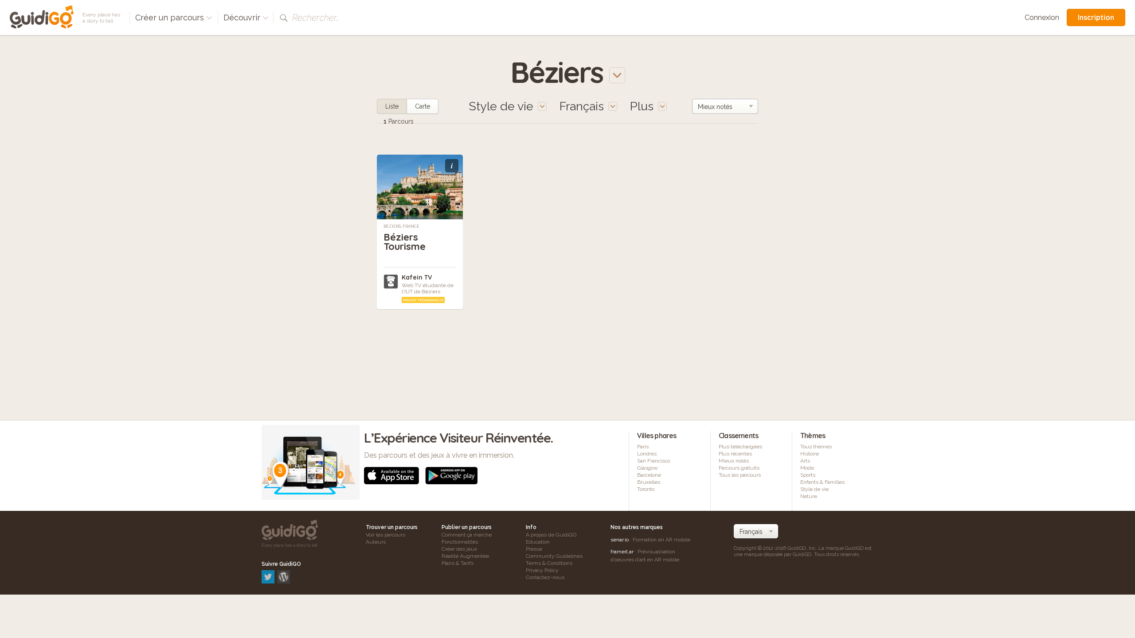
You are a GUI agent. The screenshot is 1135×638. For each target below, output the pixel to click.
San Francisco (653, 461)
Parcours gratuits (739, 468)
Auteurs (376, 542)
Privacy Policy (542, 570)
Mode (807, 468)
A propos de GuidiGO (551, 535)
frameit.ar (622, 552)
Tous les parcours (740, 475)
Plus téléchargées (740, 446)
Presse (534, 549)
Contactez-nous (545, 577)
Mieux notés (734, 461)
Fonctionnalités (460, 542)
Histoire (809, 454)
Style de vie (814, 489)
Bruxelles (648, 482)
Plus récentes (735, 454)
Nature (808, 496)
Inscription (1096, 17)
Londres (647, 454)
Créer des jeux (459, 549)
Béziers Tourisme (405, 242)
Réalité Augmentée (465, 556)
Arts (805, 461)
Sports (807, 475)
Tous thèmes (816, 446)
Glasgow (647, 468)
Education (538, 542)
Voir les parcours (385, 535)
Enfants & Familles (822, 482)
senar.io (620, 540)
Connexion (1042, 17)
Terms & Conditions (549, 563)
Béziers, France (401, 226)
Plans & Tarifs (458, 563)
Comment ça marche (467, 535)
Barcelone (649, 475)
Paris (643, 446)
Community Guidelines (554, 556)
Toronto (645, 489)
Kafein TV (417, 277)
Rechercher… (315, 17)
